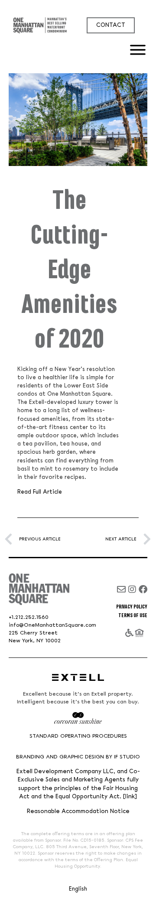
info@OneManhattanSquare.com (52, 625)
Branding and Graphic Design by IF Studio (78, 757)
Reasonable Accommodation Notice (78, 811)
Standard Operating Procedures (78, 736)
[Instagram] (132, 589)
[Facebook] (143, 589)
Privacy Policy (131, 606)
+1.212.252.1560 (29, 617)
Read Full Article (39, 492)
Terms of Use (132, 615)
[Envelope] (121, 589)
